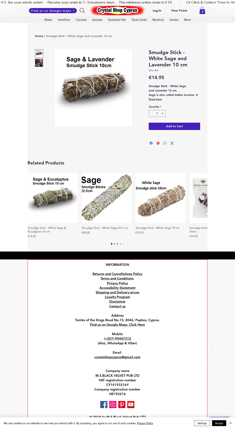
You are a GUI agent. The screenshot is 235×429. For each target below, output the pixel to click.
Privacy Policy (145, 423)
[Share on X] (172, 143)
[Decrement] (151, 113)
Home (39, 36)
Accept (219, 423)
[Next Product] (202, 198)
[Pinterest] (121, 404)
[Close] (230, 423)
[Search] (82, 10)
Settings (202, 423)
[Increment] (162, 113)
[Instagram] (112, 404)
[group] (117, 206)
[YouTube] (130, 404)
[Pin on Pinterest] (158, 143)
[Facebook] (103, 404)
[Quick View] (53, 198)
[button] (202, 10)
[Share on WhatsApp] (165, 143)
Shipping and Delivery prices (117, 292)
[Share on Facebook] (151, 143)
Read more (155, 99)
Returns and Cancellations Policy (117, 274)
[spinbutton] (157, 113)
